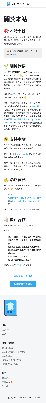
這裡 (14, 54)
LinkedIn (22, 201)
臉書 (14, 201)
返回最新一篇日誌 (23, 276)
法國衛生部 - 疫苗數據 (11, 360)
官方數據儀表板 (9, 348)
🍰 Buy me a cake (20, 154)
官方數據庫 (7, 356)
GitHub (5, 386)
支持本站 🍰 (7, 382)
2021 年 (5, 330)
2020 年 (5, 334)
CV (13, 94)
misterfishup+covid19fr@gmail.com (24, 197)
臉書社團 (35, 106)
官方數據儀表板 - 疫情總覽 (13, 352)
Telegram (32, 201)
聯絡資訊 (20, 265)
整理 (25, 112)
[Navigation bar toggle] (4, 4)
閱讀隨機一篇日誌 (23, 283)
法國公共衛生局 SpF (11, 364)
